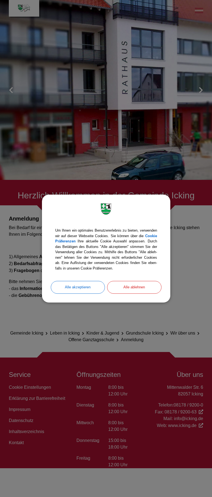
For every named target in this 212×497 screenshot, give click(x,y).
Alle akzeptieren (78, 287)
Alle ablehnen (134, 287)
